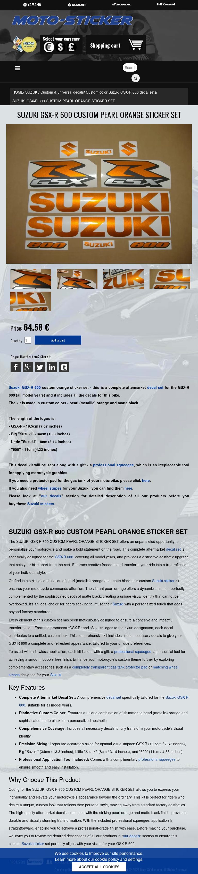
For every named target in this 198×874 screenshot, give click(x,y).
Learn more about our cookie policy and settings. (99, 859)
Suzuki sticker (163, 580)
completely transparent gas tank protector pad (109, 667)
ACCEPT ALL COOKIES (99, 866)
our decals (51, 495)
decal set (173, 549)
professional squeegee (113, 464)
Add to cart (58, 340)
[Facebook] (16, 367)
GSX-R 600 (31, 387)
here (146, 480)
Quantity (16, 340)
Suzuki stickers (40, 503)
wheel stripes (50, 488)
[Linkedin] (52, 367)
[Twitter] (40, 367)
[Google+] (28, 367)
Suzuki (15, 387)
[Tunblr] (64, 367)
